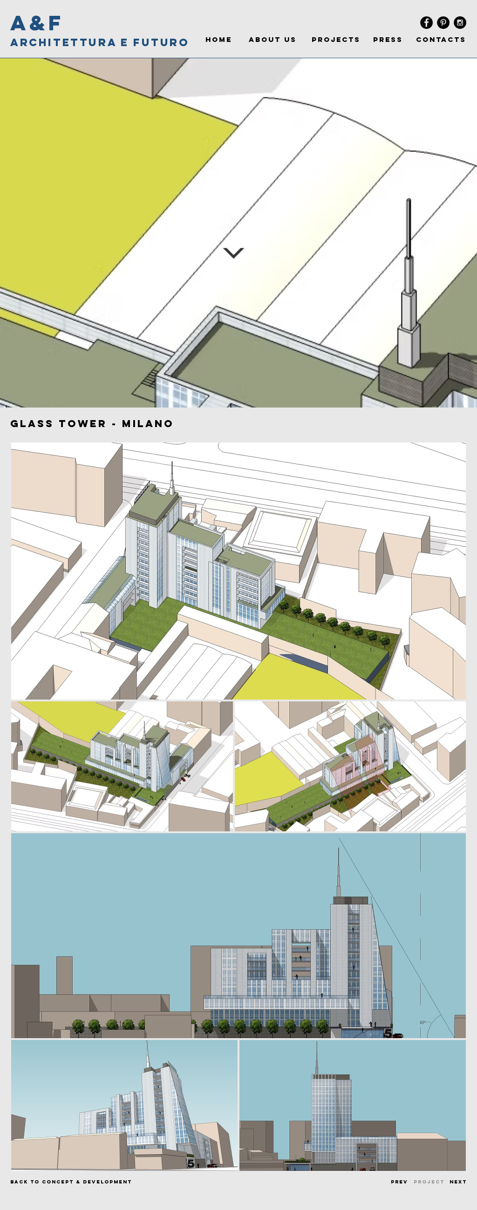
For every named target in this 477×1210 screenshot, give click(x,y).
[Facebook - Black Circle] (426, 22)
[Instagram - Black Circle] (460, 22)
